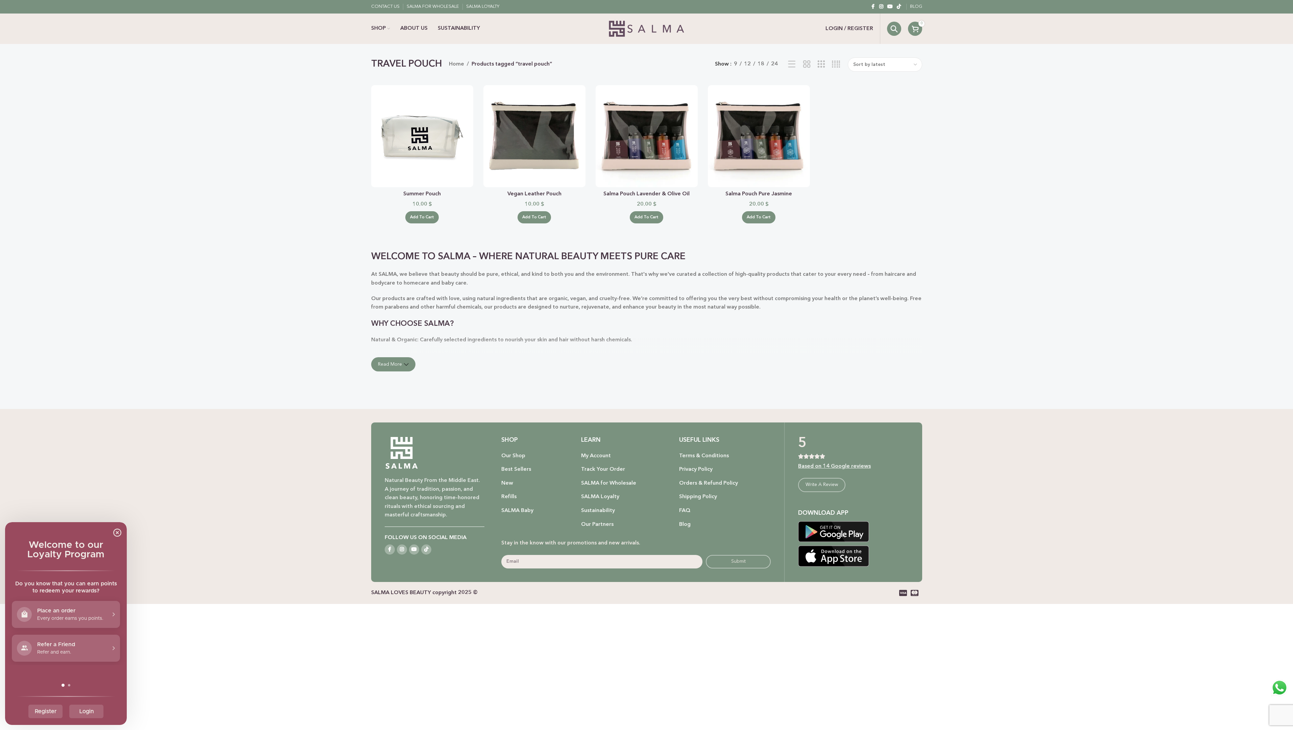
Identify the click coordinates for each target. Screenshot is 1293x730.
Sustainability (598, 510)
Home (456, 64)
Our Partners (597, 524)
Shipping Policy (698, 497)
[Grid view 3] (821, 64)
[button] (422, 217)
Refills (509, 497)
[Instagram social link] (881, 6)
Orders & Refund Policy (708, 483)
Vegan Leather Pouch (534, 194)
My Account (596, 456)
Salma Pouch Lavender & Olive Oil (646, 194)
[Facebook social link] (873, 6)
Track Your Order (603, 469)
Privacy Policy (696, 469)
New (507, 483)
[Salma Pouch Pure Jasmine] (759, 136)
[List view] (792, 64)
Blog (685, 524)
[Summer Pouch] (422, 136)
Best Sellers (516, 469)
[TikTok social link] (899, 6)
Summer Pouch (422, 194)
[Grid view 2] (807, 64)
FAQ (685, 510)
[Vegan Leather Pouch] (534, 136)
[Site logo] (646, 28)
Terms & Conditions (704, 456)
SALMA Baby (517, 510)
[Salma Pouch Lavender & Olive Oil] (647, 136)
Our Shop (513, 456)
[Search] (894, 28)
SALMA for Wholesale (608, 483)
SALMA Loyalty (600, 497)
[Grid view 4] (836, 64)
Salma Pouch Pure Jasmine (758, 194)
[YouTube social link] (890, 6)
